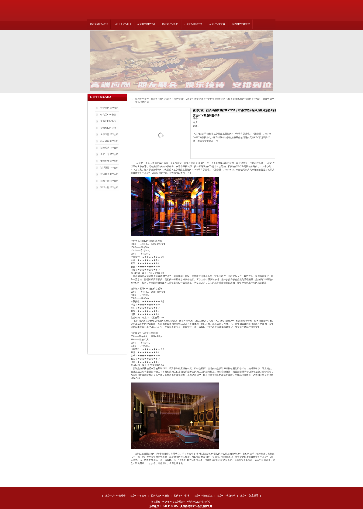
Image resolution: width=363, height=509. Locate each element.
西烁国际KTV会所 (109, 167)
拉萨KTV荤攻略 (217, 24)
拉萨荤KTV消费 (170, 24)
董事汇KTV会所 (108, 121)
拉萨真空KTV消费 (160, 495)
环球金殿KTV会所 (109, 187)
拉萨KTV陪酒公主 (204, 495)
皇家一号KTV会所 (109, 154)
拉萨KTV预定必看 (249, 495)
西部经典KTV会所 (109, 147)
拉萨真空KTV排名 (146, 24)
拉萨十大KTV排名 (123, 24)
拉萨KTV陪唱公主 (193, 24)
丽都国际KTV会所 (109, 181)
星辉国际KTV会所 (109, 134)
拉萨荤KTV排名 (182, 495)
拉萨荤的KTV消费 (183, 99)
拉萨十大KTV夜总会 (115, 495)
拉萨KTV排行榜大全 (161, 99)
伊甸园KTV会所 (108, 114)
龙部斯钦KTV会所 (109, 161)
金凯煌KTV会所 (108, 127)
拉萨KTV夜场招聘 (241, 24)
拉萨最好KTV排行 (99, 24)
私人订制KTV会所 (109, 141)
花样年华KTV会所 (109, 174)
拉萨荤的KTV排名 (109, 108)
